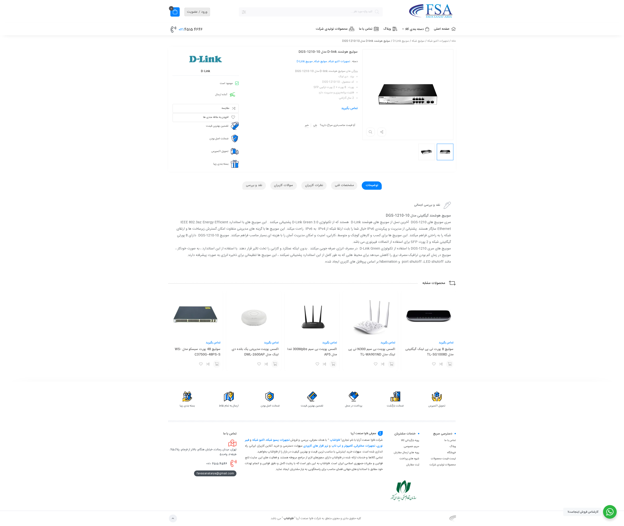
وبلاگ (452, 446)
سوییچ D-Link (401, 41)
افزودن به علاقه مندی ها (216, 117)
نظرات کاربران (314, 185)
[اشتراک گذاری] (381, 132)
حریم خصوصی (411, 446)
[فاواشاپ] (422, 11)
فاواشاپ (335, 440)
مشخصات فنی (344, 185)
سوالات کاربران (283, 185)
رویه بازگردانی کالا (410, 440)
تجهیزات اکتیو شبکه (438, 41)
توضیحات (372, 185)
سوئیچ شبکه (418, 41)
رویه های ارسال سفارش (406, 453)
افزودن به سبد (449, 364)
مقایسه (225, 108)
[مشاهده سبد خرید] (175, 12)
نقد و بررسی (254, 185)
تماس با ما (450, 440)
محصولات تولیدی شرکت (442, 465)
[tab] (372, 185)
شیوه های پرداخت (409, 459)
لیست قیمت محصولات (443, 459)
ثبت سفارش (412, 465)
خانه (453, 41)
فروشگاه (451, 453)
